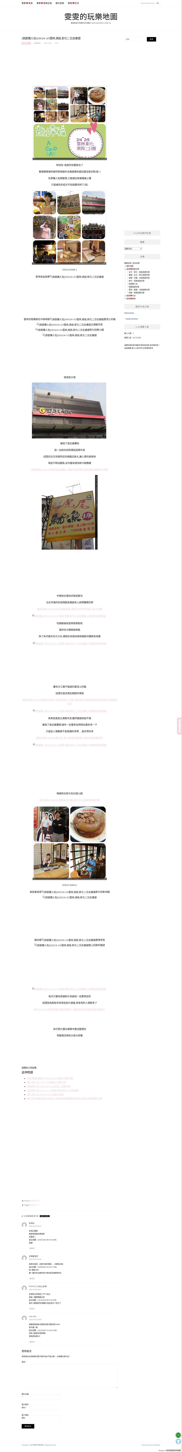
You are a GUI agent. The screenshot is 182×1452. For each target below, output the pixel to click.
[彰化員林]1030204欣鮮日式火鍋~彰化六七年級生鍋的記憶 (69, 800)
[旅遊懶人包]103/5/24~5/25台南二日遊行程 (49, 1086)
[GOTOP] (178, 1441)
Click (179, 726)
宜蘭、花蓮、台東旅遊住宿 (139, 278)
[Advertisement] (70, 66)
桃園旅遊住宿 (134, 287)
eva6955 (37, 43)
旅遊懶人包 (26, 43)
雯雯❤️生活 (73, 3)
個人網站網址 (25, 1416)
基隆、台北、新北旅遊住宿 (139, 275)
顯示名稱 (25, 1395)
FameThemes (156, 1445)
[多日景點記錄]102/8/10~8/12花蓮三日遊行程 (50, 1078)
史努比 (32, 1223)
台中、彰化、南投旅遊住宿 (139, 272)
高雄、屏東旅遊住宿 (136, 293)
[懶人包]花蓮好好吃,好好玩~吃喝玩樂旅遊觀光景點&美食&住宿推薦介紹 (64, 1098)
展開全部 (127, 263)
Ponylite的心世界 (38, 1286)
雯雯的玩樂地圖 (91, 17)
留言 (24, 1362)
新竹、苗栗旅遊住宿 (136, 281)
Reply (32, 1248)
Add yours (44, 1216)
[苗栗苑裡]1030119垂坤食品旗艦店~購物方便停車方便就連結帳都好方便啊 (69, 469)
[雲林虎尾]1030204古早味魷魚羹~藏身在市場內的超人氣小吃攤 (69, 609)
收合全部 (136, 263)
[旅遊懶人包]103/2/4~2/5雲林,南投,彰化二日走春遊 (53, 1090)
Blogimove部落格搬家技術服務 (170, 1450)
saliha (33, 1316)
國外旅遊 (60, 3)
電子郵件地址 (25, 1406)
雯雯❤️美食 (27, 3)
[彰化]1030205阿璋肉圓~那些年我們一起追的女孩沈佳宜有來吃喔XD (69, 1009)
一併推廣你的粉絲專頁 (131, 319)
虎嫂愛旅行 (34, 1256)
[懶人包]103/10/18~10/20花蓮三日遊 (45, 1094)
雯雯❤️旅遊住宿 (44, 3)
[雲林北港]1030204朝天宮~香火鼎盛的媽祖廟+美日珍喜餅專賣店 (69, 738)
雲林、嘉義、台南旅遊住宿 (139, 290)
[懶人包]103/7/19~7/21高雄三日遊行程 (46, 1082)
